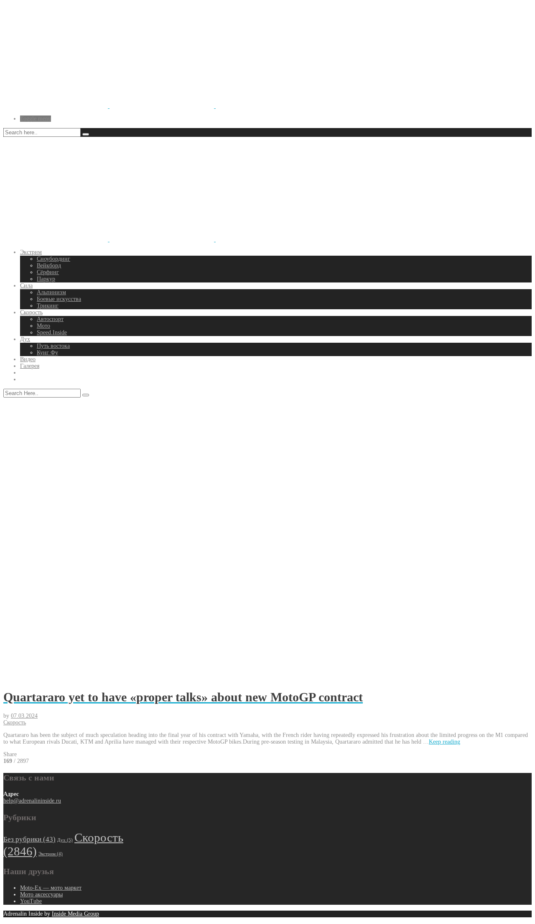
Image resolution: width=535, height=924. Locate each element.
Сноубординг (53, 259)
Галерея (29, 366)
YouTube (31, 901)
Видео (28, 359)
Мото (43, 326)
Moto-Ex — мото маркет (51, 888)
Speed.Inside (52, 332)
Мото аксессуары (41, 894)
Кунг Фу (47, 352)
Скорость (31, 312)
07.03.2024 (24, 716)
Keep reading (444, 742)
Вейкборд (49, 265)
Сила (26, 285)
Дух (25, 339)
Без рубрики (29, 839)
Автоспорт (50, 319)
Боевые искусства (59, 299)
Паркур (46, 279)
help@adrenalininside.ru (32, 801)
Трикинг (48, 306)
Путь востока (53, 346)
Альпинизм (51, 292)
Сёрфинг (48, 272)
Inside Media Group (75, 914)
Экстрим (31, 252)
